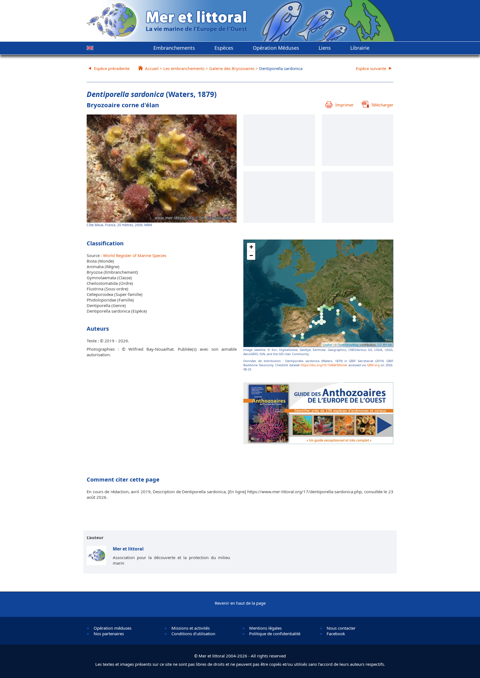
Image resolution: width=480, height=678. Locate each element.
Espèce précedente (111, 68)
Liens (325, 47)
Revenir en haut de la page (240, 603)
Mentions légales (265, 628)
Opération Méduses (276, 47)
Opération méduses (112, 628)
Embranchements (174, 47)
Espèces (223, 47)
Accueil (152, 68)
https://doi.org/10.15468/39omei (324, 365)
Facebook (336, 633)
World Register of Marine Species (134, 255)
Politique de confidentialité (274, 633)
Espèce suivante (371, 68)
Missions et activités (190, 628)
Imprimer (344, 105)
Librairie (359, 47)
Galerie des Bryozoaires (231, 68)
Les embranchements (183, 68)
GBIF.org (373, 365)
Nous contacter (341, 628)
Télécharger (382, 105)
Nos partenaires (109, 633)
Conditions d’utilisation (193, 633)
